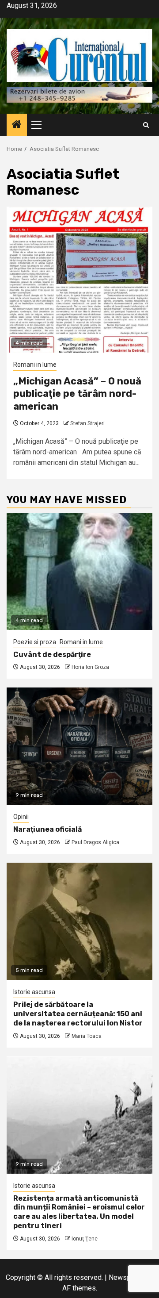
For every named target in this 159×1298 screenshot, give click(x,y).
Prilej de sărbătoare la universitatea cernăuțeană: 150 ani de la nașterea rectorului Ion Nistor (78, 1013)
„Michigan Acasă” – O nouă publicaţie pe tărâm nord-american (77, 393)
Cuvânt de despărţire (52, 654)
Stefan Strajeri (87, 423)
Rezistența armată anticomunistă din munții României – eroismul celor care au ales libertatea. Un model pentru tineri (79, 1212)
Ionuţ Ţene (85, 1239)
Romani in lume (35, 364)
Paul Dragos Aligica (95, 842)
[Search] (145, 125)
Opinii (21, 816)
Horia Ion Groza (90, 667)
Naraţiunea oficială (47, 829)
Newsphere (126, 1277)
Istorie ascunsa (34, 991)
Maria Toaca (87, 1036)
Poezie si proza (34, 641)
